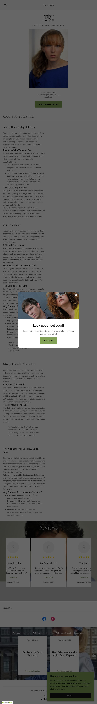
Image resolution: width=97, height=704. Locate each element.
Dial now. (48, 340)
